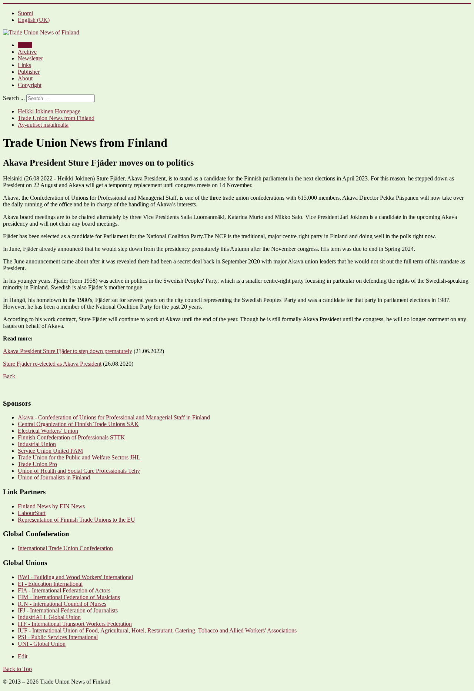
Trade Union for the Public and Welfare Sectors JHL (79, 457)
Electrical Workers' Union (48, 431)
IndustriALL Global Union (49, 617)
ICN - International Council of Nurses (62, 604)
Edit (22, 656)
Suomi (25, 13)
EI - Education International (50, 584)
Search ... (14, 98)
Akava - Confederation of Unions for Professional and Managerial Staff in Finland (114, 417)
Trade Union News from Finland (56, 118)
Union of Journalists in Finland (54, 477)
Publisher (29, 72)
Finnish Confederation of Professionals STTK (71, 437)
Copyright (29, 85)
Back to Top (17, 669)
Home (25, 45)
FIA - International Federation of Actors (64, 590)
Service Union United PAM (50, 451)
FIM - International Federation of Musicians (69, 597)
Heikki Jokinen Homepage (49, 111)
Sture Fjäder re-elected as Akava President (52, 364)
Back (9, 376)
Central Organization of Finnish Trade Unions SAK (78, 424)
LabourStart (32, 513)
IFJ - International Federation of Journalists (68, 610)
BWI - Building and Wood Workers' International (75, 577)
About (25, 78)
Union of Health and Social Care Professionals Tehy (79, 471)
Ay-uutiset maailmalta (43, 125)
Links (24, 65)
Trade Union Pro (37, 464)
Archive (27, 52)
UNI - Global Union (42, 644)
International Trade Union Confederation (65, 548)
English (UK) (34, 20)
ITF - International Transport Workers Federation (75, 624)
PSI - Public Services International (58, 637)
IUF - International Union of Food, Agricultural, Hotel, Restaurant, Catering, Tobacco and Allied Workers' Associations (157, 630)
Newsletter (30, 58)
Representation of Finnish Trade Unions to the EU (76, 519)
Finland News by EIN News (51, 506)
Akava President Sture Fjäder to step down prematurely (67, 351)
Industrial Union (37, 444)
